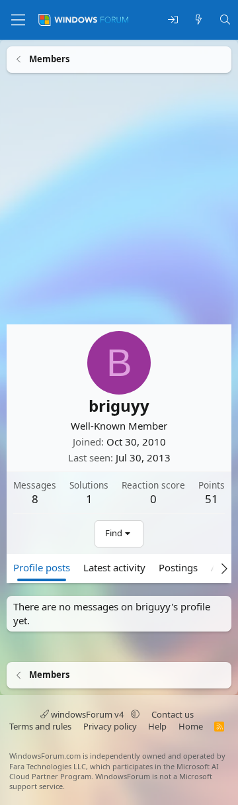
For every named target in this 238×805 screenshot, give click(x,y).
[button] (135, 714)
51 (211, 498)
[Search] (225, 20)
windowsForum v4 (87, 714)
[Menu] (18, 20)
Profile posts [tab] (41, 566)
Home (190, 726)
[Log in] (173, 20)
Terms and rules (40, 726)
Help (157, 726)
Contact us (172, 714)
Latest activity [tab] (114, 566)
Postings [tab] (178, 566)
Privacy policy (110, 726)
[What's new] (199, 20)
